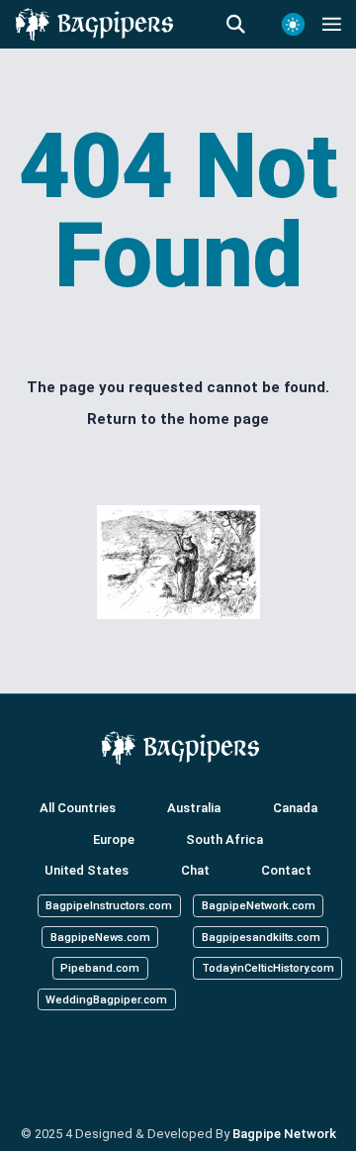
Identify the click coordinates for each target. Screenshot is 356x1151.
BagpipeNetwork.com (258, 905)
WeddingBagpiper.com (106, 1000)
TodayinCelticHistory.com (268, 968)
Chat (195, 870)
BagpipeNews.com (100, 937)
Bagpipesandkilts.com (261, 937)
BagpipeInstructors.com (108, 905)
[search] (245, 25)
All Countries (78, 807)
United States (86, 870)
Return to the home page (178, 419)
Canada (295, 807)
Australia (194, 807)
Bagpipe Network (284, 1133)
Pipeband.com (99, 968)
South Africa (224, 838)
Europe (113, 838)
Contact (286, 870)
